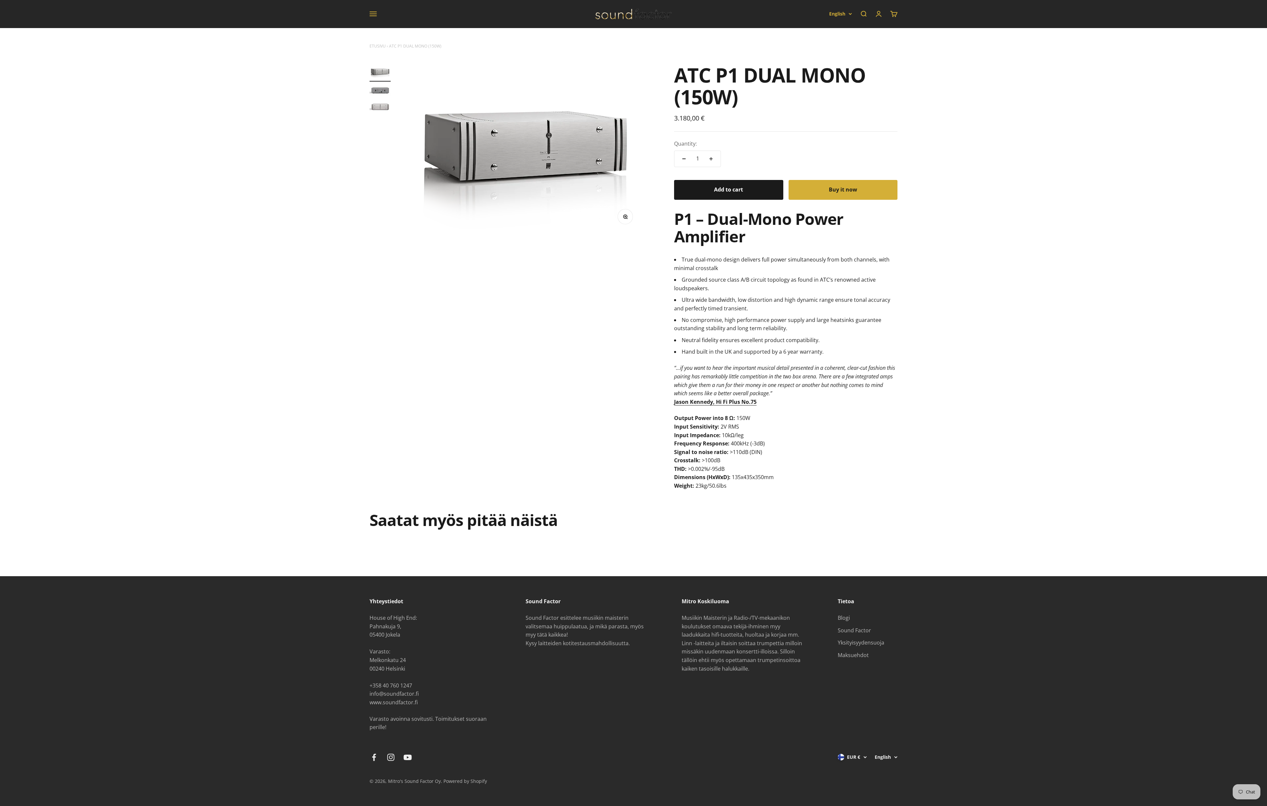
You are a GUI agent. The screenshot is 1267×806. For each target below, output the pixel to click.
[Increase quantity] (711, 159)
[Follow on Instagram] (390, 757)
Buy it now (843, 189)
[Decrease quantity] (684, 159)
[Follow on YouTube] (407, 757)
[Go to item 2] (380, 91)
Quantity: (685, 143)
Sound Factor (854, 630)
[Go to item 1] (380, 73)
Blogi (844, 617)
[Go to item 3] (380, 108)
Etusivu (378, 46)
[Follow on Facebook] (374, 757)
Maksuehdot (853, 655)
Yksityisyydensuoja (861, 642)
